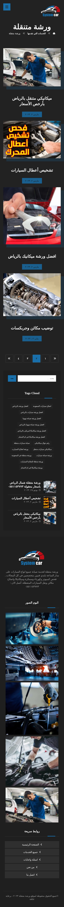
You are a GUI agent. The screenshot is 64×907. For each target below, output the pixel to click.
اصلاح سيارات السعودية (42, 406)
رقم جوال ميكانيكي (42, 443)
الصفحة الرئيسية (30, 844)
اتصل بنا (30, 874)
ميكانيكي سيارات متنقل (42, 449)
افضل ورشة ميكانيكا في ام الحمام (32, 437)
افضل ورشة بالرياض (20, 406)
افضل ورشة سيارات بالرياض (32, 412)
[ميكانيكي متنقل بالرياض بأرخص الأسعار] (50, 518)
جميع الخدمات (30, 852)
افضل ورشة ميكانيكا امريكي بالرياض (32, 431)
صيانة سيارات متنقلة (22, 443)
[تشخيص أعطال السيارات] (50, 502)
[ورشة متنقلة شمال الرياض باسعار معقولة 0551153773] (50, 487)
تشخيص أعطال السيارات (26, 498)
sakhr (32, 899)
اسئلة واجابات (30, 859)
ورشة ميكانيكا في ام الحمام (31, 468)
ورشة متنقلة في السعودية (21, 455)
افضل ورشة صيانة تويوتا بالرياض (31, 425)
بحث (12, 378)
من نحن (30, 867)
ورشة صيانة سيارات (44, 455)
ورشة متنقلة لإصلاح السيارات (32, 462)
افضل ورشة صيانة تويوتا (32, 418)
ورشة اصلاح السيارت (20, 449)
